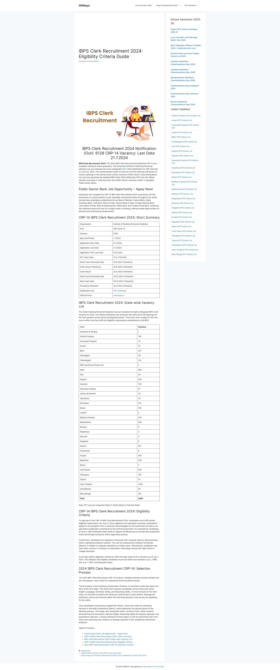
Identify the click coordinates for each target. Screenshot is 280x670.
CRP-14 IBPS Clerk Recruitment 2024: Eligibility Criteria (108, 642)
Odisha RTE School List (182, 212)
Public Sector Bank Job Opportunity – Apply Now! (106, 634)
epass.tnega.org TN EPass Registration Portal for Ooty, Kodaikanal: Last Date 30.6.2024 (113, 655)
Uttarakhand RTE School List (184, 245)
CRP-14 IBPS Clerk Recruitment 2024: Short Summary (108, 636)
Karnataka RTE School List (183, 172)
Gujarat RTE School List (182, 151)
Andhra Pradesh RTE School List (186, 116)
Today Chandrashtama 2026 (167, 5)
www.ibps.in (118, 295)
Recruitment (85, 651)
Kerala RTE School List (181, 177)
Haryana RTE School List (182, 156)
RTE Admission (190, 5)
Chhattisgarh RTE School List (184, 142)
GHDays (84, 5)
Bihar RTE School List (181, 137)
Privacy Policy (158, 667)
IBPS (124, 169)
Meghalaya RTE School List (183, 198)
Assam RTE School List (182, 120)
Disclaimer (148, 667)
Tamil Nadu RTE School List (184, 231)
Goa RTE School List (180, 146)
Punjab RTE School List (182, 217)
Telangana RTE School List (183, 236)
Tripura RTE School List (182, 240)
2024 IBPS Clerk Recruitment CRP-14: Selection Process (109, 645)
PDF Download (119, 291)
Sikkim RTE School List (182, 226)
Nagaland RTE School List (183, 208)
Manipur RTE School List (182, 194)
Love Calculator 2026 (143, 5)
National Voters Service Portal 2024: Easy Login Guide (101, 653)
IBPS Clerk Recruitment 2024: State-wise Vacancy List (108, 639)
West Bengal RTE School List (184, 254)
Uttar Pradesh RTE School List (185, 250)
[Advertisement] (119, 33)
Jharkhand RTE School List (183, 168)
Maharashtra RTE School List (184, 189)
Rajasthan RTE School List (183, 222)
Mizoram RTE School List (182, 203)
